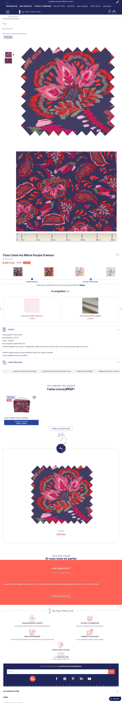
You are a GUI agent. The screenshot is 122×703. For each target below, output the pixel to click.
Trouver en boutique (90, 282)
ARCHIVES (71, 6)
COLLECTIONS (59, 6)
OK (111, 672)
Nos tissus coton (8, 29)
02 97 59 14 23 (62, 657)
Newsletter (107, 6)
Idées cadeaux (82, 6)
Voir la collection (61, 429)
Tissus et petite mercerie (11, 19)
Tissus (4, 24)
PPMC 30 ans (95, 6)
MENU (7, 13)
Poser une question (61, 596)
